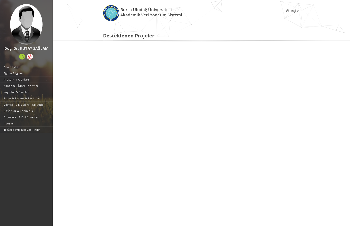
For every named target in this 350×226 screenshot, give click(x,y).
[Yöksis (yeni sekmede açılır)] (30, 57)
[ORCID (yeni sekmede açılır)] (22, 57)
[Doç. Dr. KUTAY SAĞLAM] (26, 24)
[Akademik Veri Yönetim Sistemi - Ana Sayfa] (111, 13)
